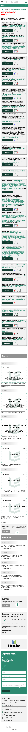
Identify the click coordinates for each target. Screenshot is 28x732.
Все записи (3, 594)
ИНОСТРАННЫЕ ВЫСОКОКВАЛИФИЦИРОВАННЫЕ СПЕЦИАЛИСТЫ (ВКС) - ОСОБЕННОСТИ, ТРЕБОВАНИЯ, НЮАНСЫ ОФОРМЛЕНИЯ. (13, 586)
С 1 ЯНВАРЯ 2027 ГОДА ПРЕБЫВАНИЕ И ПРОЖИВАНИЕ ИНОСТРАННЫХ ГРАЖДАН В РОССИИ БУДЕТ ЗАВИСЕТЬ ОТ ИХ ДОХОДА (13, 385)
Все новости (3, 522)
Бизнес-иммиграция (6, 630)
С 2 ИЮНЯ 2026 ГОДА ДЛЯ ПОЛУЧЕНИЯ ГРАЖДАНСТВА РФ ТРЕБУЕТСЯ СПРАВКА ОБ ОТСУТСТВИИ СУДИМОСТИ (13, 491)
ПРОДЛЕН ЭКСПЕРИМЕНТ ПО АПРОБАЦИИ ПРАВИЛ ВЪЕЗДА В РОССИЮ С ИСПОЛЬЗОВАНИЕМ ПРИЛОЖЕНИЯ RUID (12, 517)
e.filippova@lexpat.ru (8, 705)
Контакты (6, 698)
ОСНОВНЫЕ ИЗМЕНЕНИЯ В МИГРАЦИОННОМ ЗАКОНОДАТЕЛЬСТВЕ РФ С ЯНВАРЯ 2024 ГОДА (11, 576)
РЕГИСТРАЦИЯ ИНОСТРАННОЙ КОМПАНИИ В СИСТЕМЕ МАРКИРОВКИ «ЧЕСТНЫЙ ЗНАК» (13, 546)
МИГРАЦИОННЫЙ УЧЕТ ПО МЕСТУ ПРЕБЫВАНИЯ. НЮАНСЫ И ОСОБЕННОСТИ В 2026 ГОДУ (12, 556)
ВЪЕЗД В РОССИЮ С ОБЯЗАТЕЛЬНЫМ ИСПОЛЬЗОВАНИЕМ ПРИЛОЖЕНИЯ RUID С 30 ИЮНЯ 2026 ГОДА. (12, 438)
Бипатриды (4, 632)
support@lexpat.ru (8, 709)
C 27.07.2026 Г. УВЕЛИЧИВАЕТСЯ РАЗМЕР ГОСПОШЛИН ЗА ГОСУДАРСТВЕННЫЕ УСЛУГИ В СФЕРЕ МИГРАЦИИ (13, 411)
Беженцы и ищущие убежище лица (10, 623)
